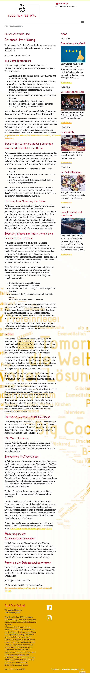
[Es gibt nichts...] (73, 143)
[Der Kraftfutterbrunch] (73, 183)
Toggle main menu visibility (82, 21)
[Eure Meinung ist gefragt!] (73, 54)
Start (6, 26)
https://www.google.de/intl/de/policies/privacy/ (31, 528)
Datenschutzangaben (70, 669)
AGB (82, 669)
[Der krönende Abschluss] (73, 102)
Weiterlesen (66, 82)
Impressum (55, 669)
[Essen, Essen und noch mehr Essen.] (73, 226)
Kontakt (82, 672)
